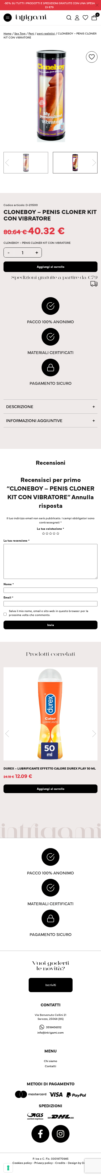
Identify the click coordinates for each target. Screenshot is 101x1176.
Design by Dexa (78, 1163)
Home (8, 33)
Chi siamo (50, 1061)
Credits (60, 1163)
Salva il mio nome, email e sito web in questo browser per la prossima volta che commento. (48, 613)
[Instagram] (61, 1133)
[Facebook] (40, 1133)
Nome (9, 584)
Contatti (50, 1066)
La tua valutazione (50, 528)
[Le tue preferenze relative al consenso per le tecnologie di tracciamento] (8, 1167)
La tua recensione (17, 540)
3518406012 (54, 1027)
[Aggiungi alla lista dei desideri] (91, 57)
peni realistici (46, 33)
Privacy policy (43, 1163)
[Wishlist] (85, 17)
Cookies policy (22, 1163)
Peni (31, 33)
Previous (7, 162)
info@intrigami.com (50, 1032)
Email (8, 597)
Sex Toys (20, 33)
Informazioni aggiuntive (34, 420)
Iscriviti (50, 984)
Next (93, 162)
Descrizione (19, 406)
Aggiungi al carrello (50, 266)
